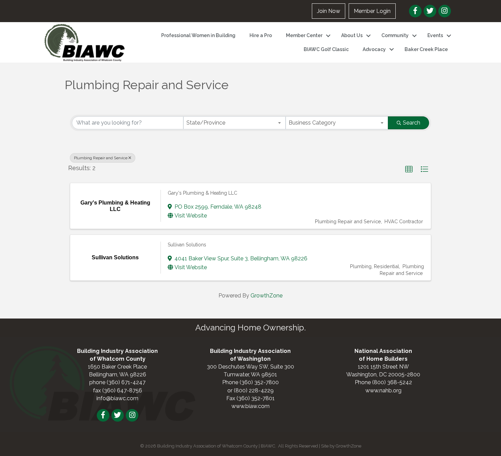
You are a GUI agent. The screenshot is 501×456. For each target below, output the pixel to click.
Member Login (372, 11)
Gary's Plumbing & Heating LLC (202, 193)
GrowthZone (266, 295)
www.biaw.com (250, 406)
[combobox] (234, 122)
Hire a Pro (260, 35)
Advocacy (374, 49)
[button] (409, 169)
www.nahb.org (383, 390)
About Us (352, 35)
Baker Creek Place (426, 49)
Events (435, 35)
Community (395, 35)
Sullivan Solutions (187, 244)
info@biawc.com (117, 398)
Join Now (328, 11)
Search (411, 122)
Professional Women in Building (198, 35)
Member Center (304, 35)
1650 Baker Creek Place (117, 366)
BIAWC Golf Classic (326, 49)
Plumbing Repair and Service (100, 158)
